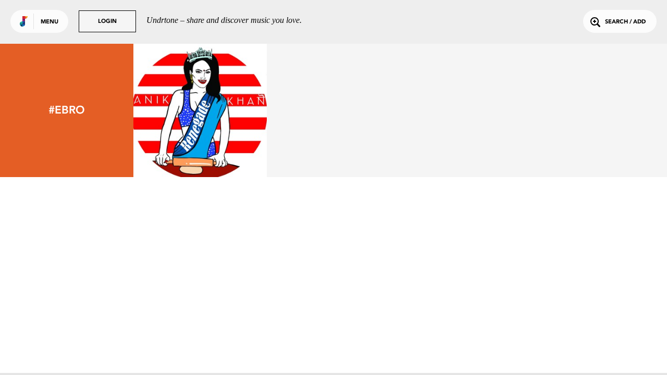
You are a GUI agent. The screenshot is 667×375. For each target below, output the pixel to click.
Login (107, 21)
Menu (49, 22)
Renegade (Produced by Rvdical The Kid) (200, 143)
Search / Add (625, 22)
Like (172, 110)
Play (200, 110)
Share (228, 110)
